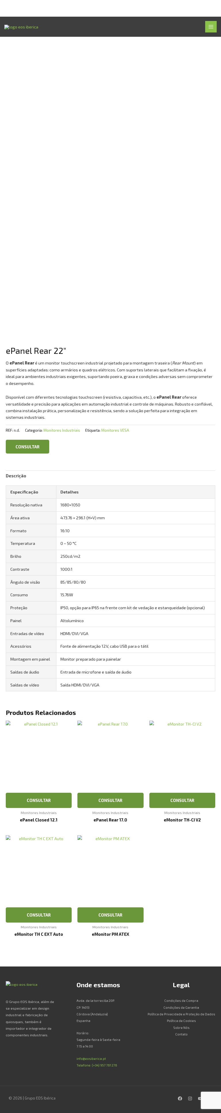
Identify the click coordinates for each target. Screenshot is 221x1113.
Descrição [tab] (16, 475)
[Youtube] (200, 1098)
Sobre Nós (181, 1027)
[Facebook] (180, 1098)
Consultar (27, 446)
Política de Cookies (181, 1021)
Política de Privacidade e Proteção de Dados (181, 1014)
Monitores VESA (115, 430)
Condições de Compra (181, 1000)
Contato (181, 1034)
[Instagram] (190, 1098)
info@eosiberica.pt (91, 1058)
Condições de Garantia (181, 1007)
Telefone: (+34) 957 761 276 (97, 1065)
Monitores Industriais (61, 430)
